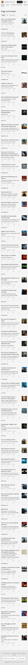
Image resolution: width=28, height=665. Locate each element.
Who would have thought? (7, 157)
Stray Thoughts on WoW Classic (8, 624)
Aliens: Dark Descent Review (10, 245)
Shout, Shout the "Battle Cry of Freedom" (10, 279)
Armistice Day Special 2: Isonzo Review (8, 368)
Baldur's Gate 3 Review (8, 231)
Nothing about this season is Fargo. (10, 166)
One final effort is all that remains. (9, 441)
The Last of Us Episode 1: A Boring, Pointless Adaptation (10, 353)
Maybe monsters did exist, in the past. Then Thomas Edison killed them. (10, 60)
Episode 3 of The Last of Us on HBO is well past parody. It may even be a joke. (10, 323)
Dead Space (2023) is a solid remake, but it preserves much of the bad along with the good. (10, 334)
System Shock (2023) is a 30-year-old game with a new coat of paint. (10, 267)
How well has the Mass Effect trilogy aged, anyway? (10, 616)
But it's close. (4, 49)
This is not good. (5, 486)
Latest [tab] (3, 15)
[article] (14, 22)
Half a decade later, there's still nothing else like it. (8, 99)
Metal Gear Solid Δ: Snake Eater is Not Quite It (9, 46)
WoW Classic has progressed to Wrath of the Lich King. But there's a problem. (10, 385)
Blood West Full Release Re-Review (9, 177)
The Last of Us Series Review (10, 305)
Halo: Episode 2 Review (8, 485)
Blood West (4, 509)
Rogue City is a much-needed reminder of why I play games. (8, 205)
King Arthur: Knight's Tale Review (9, 425)
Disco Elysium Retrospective (10, 97)
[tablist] (8, 15)
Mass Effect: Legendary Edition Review (8, 612)
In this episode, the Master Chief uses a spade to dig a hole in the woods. (10, 451)
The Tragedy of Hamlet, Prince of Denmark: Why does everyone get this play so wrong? (10, 552)
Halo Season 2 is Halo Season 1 (10, 140)
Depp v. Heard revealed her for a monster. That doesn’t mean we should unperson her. (9, 401)
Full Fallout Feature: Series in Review (10, 637)
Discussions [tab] (12, 15)
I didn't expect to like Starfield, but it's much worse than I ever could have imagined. (10, 220)
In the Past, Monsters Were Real (9, 56)
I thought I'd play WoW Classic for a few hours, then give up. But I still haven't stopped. (10, 628)
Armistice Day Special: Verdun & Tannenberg (10, 568)
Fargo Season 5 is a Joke (8, 164)
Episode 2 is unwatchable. (7, 345)
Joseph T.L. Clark (8, 24)
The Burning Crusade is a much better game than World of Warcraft (10, 600)
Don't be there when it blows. (8, 142)
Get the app (21, 658)
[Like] (2, 26)
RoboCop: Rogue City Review (9, 202)
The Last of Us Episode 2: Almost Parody (8, 342)
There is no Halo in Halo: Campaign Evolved (8, 20)
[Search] (25, 15)
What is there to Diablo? (8, 255)
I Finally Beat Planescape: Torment (9, 291)
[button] (2, 4)
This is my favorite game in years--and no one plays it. (9, 282)
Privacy (14, 653)
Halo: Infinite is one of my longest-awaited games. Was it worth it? (9, 542)
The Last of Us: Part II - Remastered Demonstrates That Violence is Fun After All (10, 153)
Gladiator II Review (7, 83)
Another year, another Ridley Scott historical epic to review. (9, 86)
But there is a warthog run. (7, 22)
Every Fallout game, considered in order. (9, 640)
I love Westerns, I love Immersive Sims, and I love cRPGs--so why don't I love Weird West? (10, 473)
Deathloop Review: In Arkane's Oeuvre (10, 583)
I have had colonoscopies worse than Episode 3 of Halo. (10, 461)
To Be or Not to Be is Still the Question (9, 523)
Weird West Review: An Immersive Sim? (8, 470)
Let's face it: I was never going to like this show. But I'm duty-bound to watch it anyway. (10, 356)
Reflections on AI (5, 73)
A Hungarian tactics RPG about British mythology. (10, 428)
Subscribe (19, 2)
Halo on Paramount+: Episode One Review (10, 494)
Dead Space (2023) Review (9, 331)
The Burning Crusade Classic (10, 598)
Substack (7, 662)
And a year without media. (7, 35)
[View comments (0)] (8, 26)
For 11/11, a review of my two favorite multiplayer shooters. (8, 571)
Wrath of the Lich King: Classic (10, 383)
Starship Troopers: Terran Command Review (9, 410)
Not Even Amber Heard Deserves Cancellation (8, 397)
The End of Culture (6, 71)
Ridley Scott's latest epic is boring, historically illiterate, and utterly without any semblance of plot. (9, 194)
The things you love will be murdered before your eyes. (10, 308)
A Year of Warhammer (8, 33)
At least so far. (4, 114)
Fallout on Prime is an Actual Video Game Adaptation (9, 125)
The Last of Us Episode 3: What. (8, 320)
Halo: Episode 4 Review (8, 448)
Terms (18, 653)
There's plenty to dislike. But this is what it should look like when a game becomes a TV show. (10, 128)
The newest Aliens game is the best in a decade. (10, 247)
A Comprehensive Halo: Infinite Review (8, 539)
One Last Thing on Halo (8, 439)
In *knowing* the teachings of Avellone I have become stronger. (9, 294)
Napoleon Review (6, 192)
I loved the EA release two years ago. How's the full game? (10, 181)
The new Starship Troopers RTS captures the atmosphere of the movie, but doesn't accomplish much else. (10, 413)
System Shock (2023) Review (9, 264)
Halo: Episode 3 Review (8, 459)
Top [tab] (7, 15)
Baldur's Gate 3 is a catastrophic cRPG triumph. (10, 234)
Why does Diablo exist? (7, 257)
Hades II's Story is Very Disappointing (8, 111)
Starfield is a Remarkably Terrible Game (8, 217)
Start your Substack (10, 658)
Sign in (25, 2)
